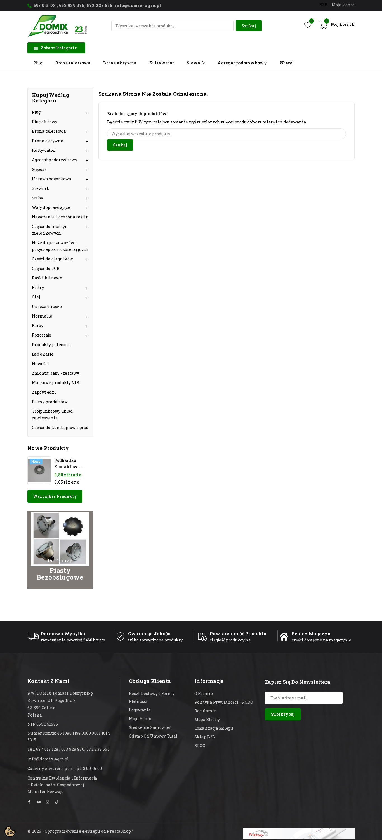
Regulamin (205, 710)
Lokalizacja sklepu (213, 728)
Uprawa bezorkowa (51, 178)
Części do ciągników (52, 259)
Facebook (29, 802)
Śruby (37, 197)
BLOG (199, 745)
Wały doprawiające (51, 207)
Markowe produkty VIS (55, 382)
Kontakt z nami (48, 681)
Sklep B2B (204, 736)
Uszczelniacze (47, 306)
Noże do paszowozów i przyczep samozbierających (60, 246)
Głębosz (39, 169)
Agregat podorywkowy (242, 63)
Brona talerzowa (73, 63)
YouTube (39, 802)
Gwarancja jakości (150, 633)
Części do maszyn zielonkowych (50, 230)
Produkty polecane (51, 344)
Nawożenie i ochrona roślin (60, 217)
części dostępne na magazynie (321, 640)
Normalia (42, 316)
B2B (323, 4)
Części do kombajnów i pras (60, 427)
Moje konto (140, 718)
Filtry (38, 287)
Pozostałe (41, 335)
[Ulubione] (307, 25)
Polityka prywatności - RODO (223, 702)
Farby (38, 325)
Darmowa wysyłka (63, 633)
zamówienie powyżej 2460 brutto (73, 640)
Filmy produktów (50, 401)
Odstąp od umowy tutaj (153, 736)
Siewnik (196, 63)
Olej (36, 297)
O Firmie (203, 693)
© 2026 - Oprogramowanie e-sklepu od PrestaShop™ (80, 831)
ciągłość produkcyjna (230, 640)
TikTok (57, 802)
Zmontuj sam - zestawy (55, 373)
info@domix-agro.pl (48, 759)
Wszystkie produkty (55, 496)
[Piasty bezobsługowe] (60, 550)
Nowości (40, 363)
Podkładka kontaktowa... (68, 463)
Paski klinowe (47, 278)
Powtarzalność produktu (238, 633)
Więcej (286, 63)
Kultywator (161, 63)
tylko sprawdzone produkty (155, 640)
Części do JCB (46, 268)
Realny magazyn (311, 633)
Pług (38, 63)
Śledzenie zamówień (150, 727)
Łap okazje (42, 354)
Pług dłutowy (45, 121)
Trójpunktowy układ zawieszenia (52, 415)
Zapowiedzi (44, 392)
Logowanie (140, 710)
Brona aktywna (119, 63)
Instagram (48, 802)
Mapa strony (207, 719)
